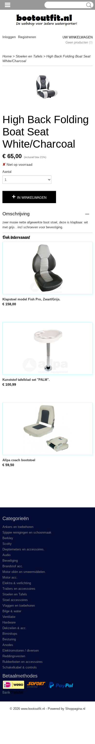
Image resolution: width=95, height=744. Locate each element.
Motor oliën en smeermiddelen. (24, 572)
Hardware (9, 622)
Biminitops (9, 633)
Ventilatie (8, 617)
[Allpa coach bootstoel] (47, 429)
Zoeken (88, 5)
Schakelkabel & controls (19, 667)
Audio (6, 555)
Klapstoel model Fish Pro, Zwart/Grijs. (31, 299)
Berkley (7, 538)
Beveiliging (10, 560)
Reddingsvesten (13, 656)
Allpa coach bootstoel (18, 460)
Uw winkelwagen (78, 37)
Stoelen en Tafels (29, 56)
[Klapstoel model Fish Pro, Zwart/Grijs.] (47, 268)
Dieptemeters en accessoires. (23, 549)
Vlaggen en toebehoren (18, 605)
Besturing (9, 639)
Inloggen (9, 37)
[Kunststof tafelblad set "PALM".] (47, 348)
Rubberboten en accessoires (22, 662)
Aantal (6, 172)
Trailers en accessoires (18, 589)
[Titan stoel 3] (47, 88)
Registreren (27, 37)
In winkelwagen (32, 197)
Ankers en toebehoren (17, 527)
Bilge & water (11, 611)
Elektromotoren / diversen (20, 650)
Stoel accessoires (15, 600)
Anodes (7, 645)
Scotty (7, 544)
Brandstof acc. (12, 566)
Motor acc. (10, 577)
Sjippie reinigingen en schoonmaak (26, 532)
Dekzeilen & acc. (14, 628)
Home (7, 56)
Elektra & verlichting (16, 583)
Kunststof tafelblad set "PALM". (26, 380)
